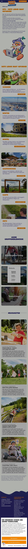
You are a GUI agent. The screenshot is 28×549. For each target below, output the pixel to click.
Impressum (24, 545)
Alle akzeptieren (14, 538)
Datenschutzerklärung (17, 545)
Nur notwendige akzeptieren (14, 542)
